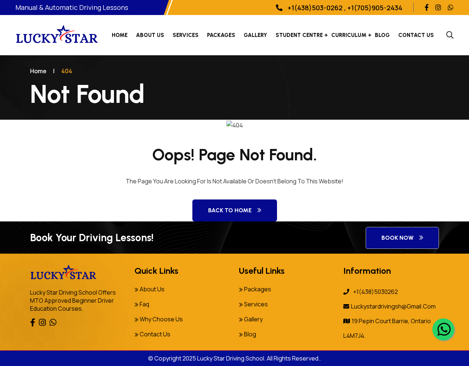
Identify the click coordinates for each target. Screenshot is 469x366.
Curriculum (348, 35)
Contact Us (416, 35)
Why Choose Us (161, 319)
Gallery (255, 35)
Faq (144, 304)
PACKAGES (221, 35)
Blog (382, 35)
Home (38, 71)
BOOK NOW (397, 237)
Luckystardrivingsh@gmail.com (393, 306)
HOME (120, 35)
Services (186, 35)
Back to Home (230, 210)
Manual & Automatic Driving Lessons (71, 7)
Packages (257, 289)
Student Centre (299, 35)
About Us (150, 35)
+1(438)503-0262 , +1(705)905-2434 (344, 7)
